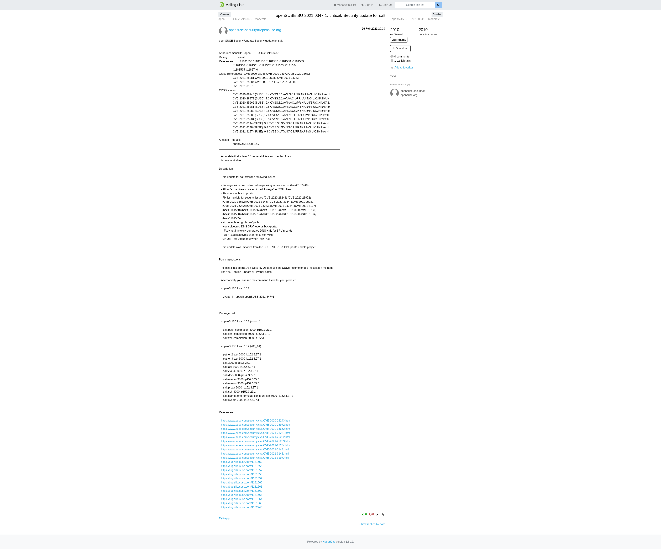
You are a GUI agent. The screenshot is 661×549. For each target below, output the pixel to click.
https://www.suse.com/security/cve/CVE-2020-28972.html (256, 424)
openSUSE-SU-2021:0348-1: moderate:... (243, 19)
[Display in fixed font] (377, 515)
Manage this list (346, 4)
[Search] (438, 5)
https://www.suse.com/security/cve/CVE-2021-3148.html (255, 453)
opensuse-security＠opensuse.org (255, 30)
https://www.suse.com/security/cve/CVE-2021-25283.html (256, 441)
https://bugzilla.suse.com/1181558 (241, 474)
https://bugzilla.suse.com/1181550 (241, 461)
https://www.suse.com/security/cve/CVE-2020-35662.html (256, 428)
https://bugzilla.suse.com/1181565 (241, 503)
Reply (226, 518)
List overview (399, 39)
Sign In (368, 4)
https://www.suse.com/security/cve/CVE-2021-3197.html (255, 457)
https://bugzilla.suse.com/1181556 (241, 466)
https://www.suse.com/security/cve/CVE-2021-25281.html (256, 432)
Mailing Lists (234, 5)
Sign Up (387, 4)
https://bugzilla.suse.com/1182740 (241, 507)
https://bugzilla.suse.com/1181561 (241, 486)
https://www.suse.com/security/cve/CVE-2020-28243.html (256, 420)
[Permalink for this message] (383, 514)
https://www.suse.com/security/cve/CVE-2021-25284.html (256, 445)
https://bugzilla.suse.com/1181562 (241, 490)
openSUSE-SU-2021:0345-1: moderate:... (417, 19)
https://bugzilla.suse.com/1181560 (241, 482)
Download (401, 48)
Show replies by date (372, 524)
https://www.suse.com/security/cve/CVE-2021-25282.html (256, 437)
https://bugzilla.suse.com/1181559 (241, 478)
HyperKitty (329, 541)
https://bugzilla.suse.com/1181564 (241, 499)
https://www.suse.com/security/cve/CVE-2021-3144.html (255, 449)
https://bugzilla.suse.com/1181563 (241, 494)
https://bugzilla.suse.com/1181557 (241, 470)
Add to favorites (404, 67)
